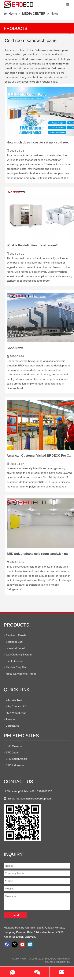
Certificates (12, 725)
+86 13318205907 (41, 791)
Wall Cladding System (19, 654)
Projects (10, 719)
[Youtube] (22, 944)
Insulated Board (15, 648)
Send (16, 914)
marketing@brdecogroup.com (34, 798)
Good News (15, 348)
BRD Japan (12, 752)
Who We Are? (14, 700)
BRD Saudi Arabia (16, 758)
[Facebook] (7, 944)
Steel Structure (15, 660)
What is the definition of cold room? (32, 245)
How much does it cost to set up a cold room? (39, 142)
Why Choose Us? (16, 706)
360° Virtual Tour (16, 712)
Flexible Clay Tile (16, 667)
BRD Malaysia (14, 746)
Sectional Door (14, 641)
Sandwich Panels (16, 635)
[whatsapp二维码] (22, 822)
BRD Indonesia (15, 765)
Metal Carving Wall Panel (21, 673)
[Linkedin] (30, 944)
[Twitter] (15, 944)
